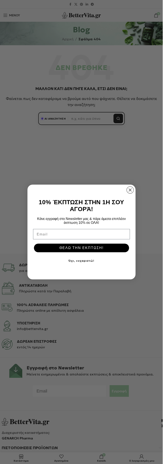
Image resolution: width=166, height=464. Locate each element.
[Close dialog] (130, 190)
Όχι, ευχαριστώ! (81, 260)
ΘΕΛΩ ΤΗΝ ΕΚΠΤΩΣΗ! (81, 248)
